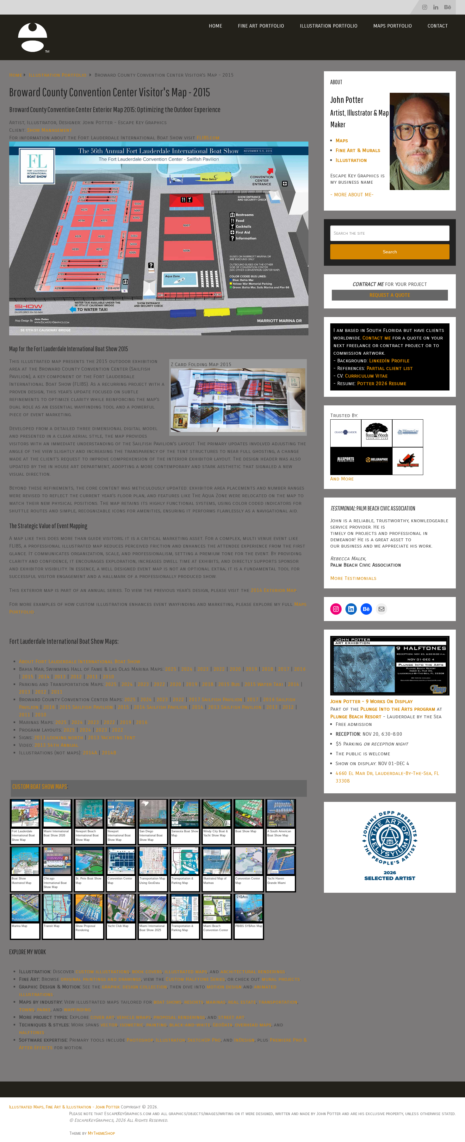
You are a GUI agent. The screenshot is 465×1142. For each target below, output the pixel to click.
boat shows (167, 1002)
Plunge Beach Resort (355, 717)
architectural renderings (252, 971)
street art (231, 1017)
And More (342, 479)
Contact (438, 26)
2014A (90, 753)
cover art (102, 1017)
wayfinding (77, 1009)
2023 (203, 669)
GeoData (222, 1025)
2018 (267, 669)
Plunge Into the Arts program (397, 709)
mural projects (281, 979)
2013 (60, 677)
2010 (108, 677)
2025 (171, 669)
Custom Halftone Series (195, 979)
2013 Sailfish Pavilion (235, 707)
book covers (147, 971)
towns (26, 1009)
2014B (109, 753)
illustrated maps (185, 971)
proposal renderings (179, 1017)
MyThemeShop (101, 1133)
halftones (31, 1032)
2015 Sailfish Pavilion (86, 707)
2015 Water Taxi (264, 684)
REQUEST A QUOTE (389, 295)
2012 (76, 677)
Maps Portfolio (392, 26)
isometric (132, 1025)
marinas (216, 1002)
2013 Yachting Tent (111, 737)
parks (44, 1009)
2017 (283, 669)
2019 (251, 669)
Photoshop (140, 1040)
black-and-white (189, 1025)
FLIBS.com (208, 138)
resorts (193, 1002)
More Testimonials (353, 578)
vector (109, 1025)
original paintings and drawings (101, 979)
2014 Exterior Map (273, 590)
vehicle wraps (134, 1017)
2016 (300, 669)
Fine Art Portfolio (261, 26)
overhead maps (253, 1025)
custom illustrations (102, 971)
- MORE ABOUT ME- (352, 195)
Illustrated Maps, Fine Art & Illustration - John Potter (64, 1107)
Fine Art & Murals (358, 150)
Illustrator (170, 1040)
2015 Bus (229, 684)
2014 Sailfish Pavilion (160, 707)
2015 (28, 677)
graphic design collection (134, 987)
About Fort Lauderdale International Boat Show (79, 661)
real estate (242, 1002)
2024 (187, 669)
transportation (277, 1002)
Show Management (49, 130)
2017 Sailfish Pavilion (215, 699)
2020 (235, 669)
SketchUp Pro (204, 1040)
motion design (224, 987)
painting (156, 1025)
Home (215, 26)
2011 (92, 677)
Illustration (351, 160)
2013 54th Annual (56, 745)
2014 (44, 677)
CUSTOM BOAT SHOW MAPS (39, 786)
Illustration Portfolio (328, 26)
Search (390, 251)
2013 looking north (58, 737)
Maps (342, 140)
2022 (219, 669)
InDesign (244, 1040)
